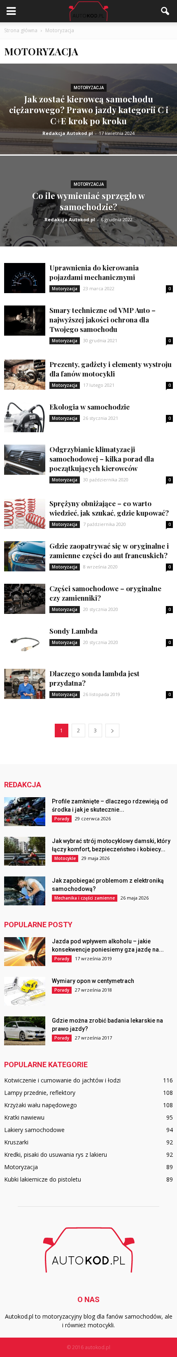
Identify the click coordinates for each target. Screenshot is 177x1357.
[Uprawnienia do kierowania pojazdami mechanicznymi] (24, 278)
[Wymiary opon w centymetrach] (24, 991)
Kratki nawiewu (24, 1117)
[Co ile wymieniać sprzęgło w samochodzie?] (88, 232)
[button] (165, 11)
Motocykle (65, 858)
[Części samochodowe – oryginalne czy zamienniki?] (24, 599)
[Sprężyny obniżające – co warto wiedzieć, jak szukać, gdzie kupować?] (24, 514)
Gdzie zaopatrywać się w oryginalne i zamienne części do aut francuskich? (109, 550)
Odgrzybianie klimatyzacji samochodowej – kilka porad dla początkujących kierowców (101, 459)
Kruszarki (16, 1142)
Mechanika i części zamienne (84, 898)
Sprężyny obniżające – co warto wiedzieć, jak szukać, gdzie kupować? (109, 508)
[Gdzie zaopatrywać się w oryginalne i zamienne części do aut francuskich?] (24, 556)
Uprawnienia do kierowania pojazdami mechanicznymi (94, 272)
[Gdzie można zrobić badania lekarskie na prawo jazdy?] (24, 1030)
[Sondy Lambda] (24, 641)
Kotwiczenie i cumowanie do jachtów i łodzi (62, 1080)
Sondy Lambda (73, 630)
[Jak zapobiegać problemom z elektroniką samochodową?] (24, 890)
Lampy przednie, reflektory (39, 1092)
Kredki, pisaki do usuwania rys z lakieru (55, 1154)
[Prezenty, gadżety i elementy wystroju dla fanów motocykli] (24, 375)
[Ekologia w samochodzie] (24, 417)
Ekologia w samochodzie (89, 406)
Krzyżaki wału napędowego (40, 1105)
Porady (61, 819)
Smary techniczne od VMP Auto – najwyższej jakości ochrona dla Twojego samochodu (102, 320)
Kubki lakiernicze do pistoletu (42, 1179)
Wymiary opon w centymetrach (93, 981)
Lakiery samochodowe (34, 1130)
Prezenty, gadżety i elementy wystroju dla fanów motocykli (110, 369)
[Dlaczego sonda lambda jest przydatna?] (24, 684)
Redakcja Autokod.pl (67, 133)
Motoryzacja (89, 87)
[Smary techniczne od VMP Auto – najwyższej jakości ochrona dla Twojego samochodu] (24, 321)
